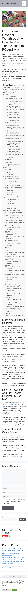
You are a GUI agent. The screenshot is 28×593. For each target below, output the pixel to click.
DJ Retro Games (9, 4)
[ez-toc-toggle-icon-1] (22, 85)
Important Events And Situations (13, 187)
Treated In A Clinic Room (13, 185)
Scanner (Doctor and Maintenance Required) (14, 113)
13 (22, 456)
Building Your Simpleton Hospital (15, 274)
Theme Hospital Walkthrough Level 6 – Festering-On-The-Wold (14, 285)
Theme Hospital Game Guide (12, 93)
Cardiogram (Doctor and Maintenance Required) (14, 107)
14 (23, 456)
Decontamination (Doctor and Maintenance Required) (16, 148)
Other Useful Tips (11, 208)
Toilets (10, 162)
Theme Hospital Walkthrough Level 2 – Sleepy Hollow (14, 223)
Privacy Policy (7, 576)
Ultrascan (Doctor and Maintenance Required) (14, 116)
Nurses (8, 171)
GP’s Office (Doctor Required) (15, 98)
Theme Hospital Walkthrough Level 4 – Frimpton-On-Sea (14, 253)
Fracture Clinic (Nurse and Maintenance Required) (15, 139)
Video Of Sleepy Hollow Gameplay (13, 233)
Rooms (6, 94)
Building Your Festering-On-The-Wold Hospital (15, 289)
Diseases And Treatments (11, 176)
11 (18, 456)
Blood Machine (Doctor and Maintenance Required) (15, 119)
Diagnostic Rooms (11, 96)
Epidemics (9, 194)
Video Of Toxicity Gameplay (15, 220)
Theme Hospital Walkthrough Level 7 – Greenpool (14, 303)
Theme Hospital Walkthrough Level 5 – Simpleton (14, 271)
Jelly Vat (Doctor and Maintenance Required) (14, 152)
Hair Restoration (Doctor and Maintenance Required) (16, 142)
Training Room (12, 165)
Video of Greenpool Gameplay (15, 315)
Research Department (14, 164)
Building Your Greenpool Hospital (15, 306)
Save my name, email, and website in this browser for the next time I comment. (14, 501)
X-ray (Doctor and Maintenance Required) (16, 110)
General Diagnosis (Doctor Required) (15, 103)
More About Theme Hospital (11, 87)
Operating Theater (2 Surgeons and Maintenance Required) (16, 128)
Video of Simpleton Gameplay (15, 283)
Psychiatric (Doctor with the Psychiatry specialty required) (16, 100)
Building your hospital (12, 240)
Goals (10, 218)
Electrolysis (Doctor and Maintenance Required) (14, 145)
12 (20, 456)
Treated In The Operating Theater (13, 182)
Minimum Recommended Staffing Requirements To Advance (16, 216)
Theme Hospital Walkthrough (12, 210)
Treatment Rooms (11, 122)
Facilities (9, 159)
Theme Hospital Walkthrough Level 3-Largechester (14, 237)
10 (17, 456)
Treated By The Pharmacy (13, 178)
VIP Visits (8, 189)
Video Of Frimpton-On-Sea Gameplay (14, 267)
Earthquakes (10, 192)
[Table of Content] (23, 85)
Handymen (9, 172)
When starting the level (12, 199)
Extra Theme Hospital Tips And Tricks (12, 197)
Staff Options (7, 167)
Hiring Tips (9, 201)
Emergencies (10, 190)
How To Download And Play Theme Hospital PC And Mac (14, 90)
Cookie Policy (17, 576)
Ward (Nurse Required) (14, 125)
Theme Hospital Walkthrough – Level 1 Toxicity (14, 213)
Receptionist (10, 174)
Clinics (8, 130)
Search (4, 517)
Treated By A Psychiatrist (13, 180)
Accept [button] (14, 589)
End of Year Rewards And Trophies (13, 205)
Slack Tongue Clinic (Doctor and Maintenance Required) (16, 136)
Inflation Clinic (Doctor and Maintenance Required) (15, 133)
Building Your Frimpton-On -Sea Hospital (15, 257)
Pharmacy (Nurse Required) (15, 124)
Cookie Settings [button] (6, 589)
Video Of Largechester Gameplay (13, 249)
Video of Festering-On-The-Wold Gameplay (14, 300)
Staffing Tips (10, 203)
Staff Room (11, 161)
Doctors (8, 169)
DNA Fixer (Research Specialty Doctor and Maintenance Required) (16, 156)
